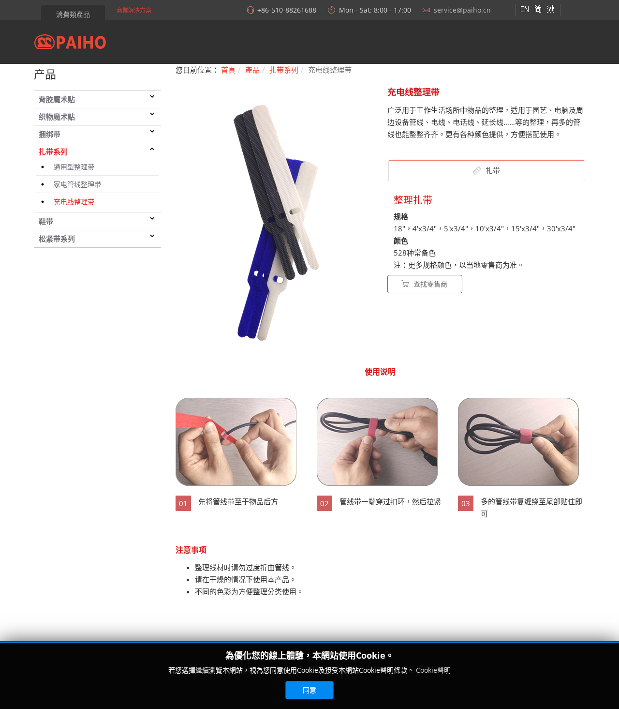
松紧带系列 (57, 238)
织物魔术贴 (57, 116)
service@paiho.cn (462, 10)
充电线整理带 (74, 201)
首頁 (228, 70)
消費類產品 (73, 14)
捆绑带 (49, 134)
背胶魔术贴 (57, 99)
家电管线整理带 (77, 184)
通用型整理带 (74, 166)
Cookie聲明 (433, 670)
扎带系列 (53, 151)
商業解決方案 (134, 10)
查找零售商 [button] (429, 283)
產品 (252, 70)
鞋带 (46, 221)
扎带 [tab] (492, 170)
